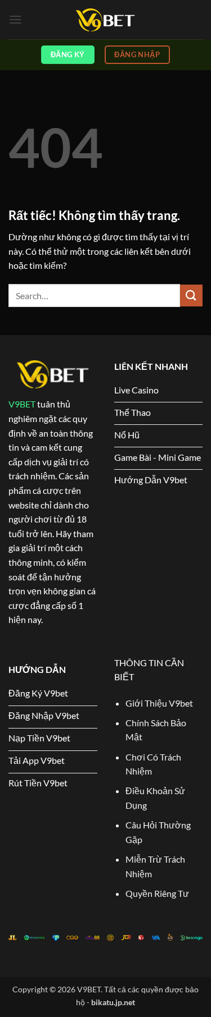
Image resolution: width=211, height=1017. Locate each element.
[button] (15, 19)
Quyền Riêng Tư (157, 893)
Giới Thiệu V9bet (159, 703)
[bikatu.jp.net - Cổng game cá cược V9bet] (106, 19)
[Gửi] (191, 295)
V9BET (21, 403)
